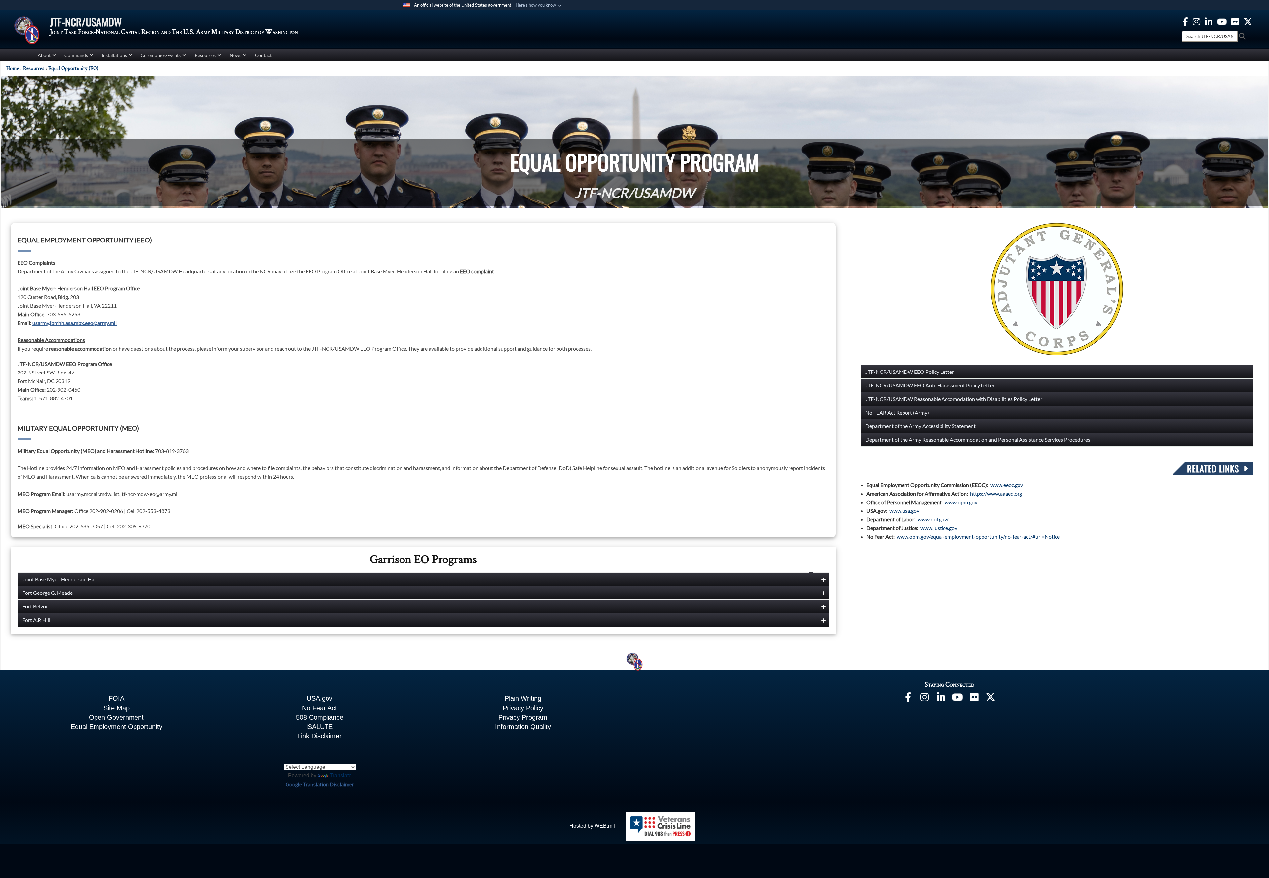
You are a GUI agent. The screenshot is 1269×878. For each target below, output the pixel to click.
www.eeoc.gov (1006, 485)
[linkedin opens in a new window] (1208, 21)
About (44, 55)
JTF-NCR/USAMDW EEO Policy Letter (909, 372)
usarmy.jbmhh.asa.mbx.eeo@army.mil (74, 323)
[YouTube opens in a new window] (1222, 21)
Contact (263, 55)
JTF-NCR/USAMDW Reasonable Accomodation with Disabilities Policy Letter (953, 399)
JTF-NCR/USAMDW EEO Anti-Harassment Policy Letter (930, 385)
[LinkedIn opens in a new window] (941, 698)
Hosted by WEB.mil (592, 826)
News (235, 55)
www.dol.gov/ (933, 519)
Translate (341, 775)
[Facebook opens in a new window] (1185, 21)
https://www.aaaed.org (996, 493)
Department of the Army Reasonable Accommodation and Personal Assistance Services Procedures (977, 439)
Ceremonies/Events (161, 55)
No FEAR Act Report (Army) (897, 412)
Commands (76, 55)
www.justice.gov (938, 528)
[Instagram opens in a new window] (1196, 21)
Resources (205, 55)
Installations (114, 55)
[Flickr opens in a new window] (1235, 21)
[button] (539, 5)
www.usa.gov (904, 510)
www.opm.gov (961, 502)
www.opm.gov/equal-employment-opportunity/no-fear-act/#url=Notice (978, 536)
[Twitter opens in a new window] (1248, 21)
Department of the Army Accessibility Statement (920, 426)
